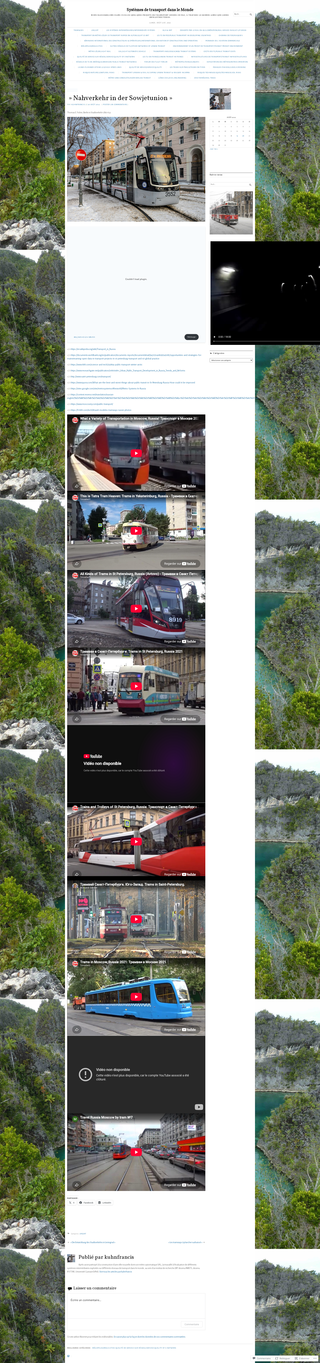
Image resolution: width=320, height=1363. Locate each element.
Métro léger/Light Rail (99, 51)
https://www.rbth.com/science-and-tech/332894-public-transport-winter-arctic (106, 365)
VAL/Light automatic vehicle (132, 51)
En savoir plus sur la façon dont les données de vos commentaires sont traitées (149, 1337)
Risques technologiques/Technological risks (219, 72)
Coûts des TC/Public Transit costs (220, 51)
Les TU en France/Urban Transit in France (163, 57)
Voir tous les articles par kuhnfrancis (115, 1272)
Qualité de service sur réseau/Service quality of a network (106, 57)
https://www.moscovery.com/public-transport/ (92, 404)
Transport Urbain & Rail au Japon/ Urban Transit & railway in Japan (156, 72)
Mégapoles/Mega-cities (91, 46)
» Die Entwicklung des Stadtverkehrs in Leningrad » (92, 1242)
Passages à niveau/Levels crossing (229, 67)
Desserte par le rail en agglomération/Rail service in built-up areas (213, 30)
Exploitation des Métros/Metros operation (227, 62)
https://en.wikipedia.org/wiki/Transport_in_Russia (93, 349)
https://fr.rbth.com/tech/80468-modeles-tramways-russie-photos (101, 410)
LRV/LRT (95, 30)
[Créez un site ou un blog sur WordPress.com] (68, 1356)
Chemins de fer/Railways (231, 35)
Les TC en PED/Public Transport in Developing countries (184, 35)
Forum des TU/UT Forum (155, 62)
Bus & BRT (167, 30)
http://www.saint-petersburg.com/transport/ (91, 377)
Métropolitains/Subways (187, 62)
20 (243, 136)
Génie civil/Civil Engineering (172, 78)
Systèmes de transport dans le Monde (160, 10)
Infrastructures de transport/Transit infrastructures (219, 57)
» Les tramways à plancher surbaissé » (185, 1242)
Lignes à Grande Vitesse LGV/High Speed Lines (100, 67)
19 (237, 136)
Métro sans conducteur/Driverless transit (129, 78)
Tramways (79, 30)
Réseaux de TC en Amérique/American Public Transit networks (106, 62)
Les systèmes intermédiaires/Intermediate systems (130, 30)
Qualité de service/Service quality (145, 67)
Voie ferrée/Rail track (205, 78)
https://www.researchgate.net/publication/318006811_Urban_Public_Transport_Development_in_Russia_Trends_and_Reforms (128, 371)
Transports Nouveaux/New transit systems (174, 51)
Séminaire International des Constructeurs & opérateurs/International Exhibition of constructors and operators (141, 41)
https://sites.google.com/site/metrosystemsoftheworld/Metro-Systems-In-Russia (108, 389)
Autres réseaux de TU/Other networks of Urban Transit (137, 46)
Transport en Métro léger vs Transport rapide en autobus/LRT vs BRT (115, 35)
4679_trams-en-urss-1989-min (84, 337)
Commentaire (191, 1324)
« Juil (211, 149)
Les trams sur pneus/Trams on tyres (187, 67)
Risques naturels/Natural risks (98, 72)
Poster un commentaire (115, 104)
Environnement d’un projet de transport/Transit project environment (208, 46)
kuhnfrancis (78, 104)
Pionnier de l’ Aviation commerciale (223, 41)
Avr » (216, 149)
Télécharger (191, 337)
